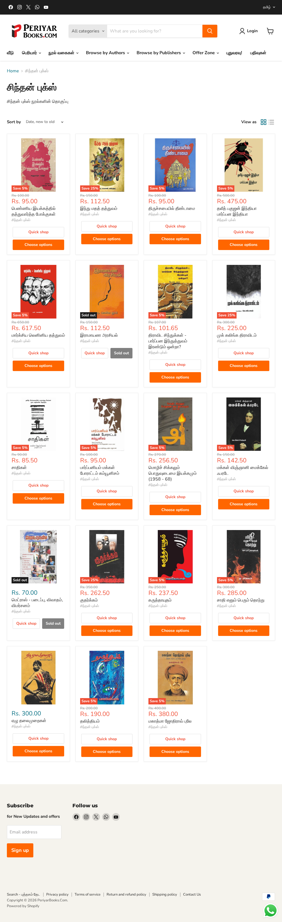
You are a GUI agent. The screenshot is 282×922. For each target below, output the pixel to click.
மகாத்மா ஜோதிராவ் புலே (170, 721)
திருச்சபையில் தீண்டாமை (171, 208)
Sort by (14, 122)
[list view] (271, 122)
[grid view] (263, 122)
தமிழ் (267, 7)
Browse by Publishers (159, 53)
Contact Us (192, 894)
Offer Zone (204, 53)
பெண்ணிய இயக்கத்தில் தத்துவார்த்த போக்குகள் (34, 211)
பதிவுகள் (258, 53)
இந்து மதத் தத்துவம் (98, 208)
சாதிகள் (19, 468)
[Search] (209, 31)
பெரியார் (30, 53)
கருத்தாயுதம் (160, 600)
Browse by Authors (106, 53)
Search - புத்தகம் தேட (23, 894)
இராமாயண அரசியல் (99, 335)
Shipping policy (164, 894)
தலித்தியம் (90, 721)
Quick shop (38, 232)
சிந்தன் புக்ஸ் (21, 220)
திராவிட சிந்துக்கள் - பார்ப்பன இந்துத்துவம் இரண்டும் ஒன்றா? (167, 341)
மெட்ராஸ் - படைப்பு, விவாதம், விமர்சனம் (37, 603)
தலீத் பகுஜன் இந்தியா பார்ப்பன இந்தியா (237, 211)
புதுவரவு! (234, 53)
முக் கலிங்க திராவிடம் (237, 335)
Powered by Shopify (23, 906)
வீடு (10, 53)
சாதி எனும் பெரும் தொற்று (240, 600)
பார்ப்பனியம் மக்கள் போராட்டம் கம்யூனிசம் (99, 470)
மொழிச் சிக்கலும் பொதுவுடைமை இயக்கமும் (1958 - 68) (172, 473)
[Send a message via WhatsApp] (270, 910)
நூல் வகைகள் (61, 53)
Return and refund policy (126, 894)
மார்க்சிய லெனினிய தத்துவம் (38, 335)
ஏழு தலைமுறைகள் (29, 721)
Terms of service (88, 894)
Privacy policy (57, 894)
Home (13, 70)
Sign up (20, 850)
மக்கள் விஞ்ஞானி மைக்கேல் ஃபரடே (242, 470)
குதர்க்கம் (89, 600)
